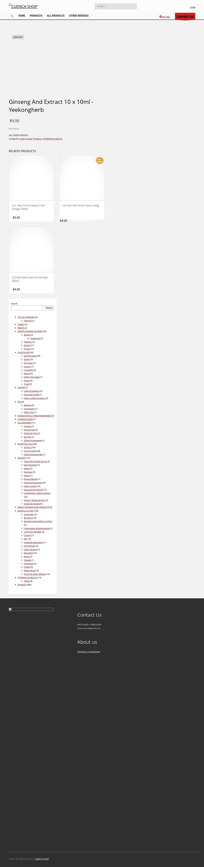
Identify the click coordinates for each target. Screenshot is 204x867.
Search (14, 303)
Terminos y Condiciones (88, 651)
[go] (126, 6)
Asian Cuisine (26, 138)
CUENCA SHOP (42, 858)
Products (37, 138)
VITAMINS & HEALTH (52, 138)
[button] (12, 16)
